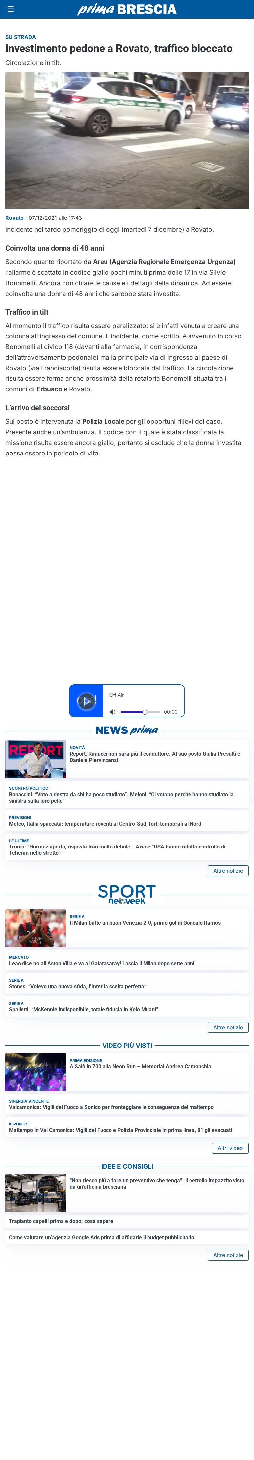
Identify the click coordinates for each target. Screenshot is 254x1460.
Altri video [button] (230, 1148)
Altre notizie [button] (228, 870)
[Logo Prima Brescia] (127, 9)
